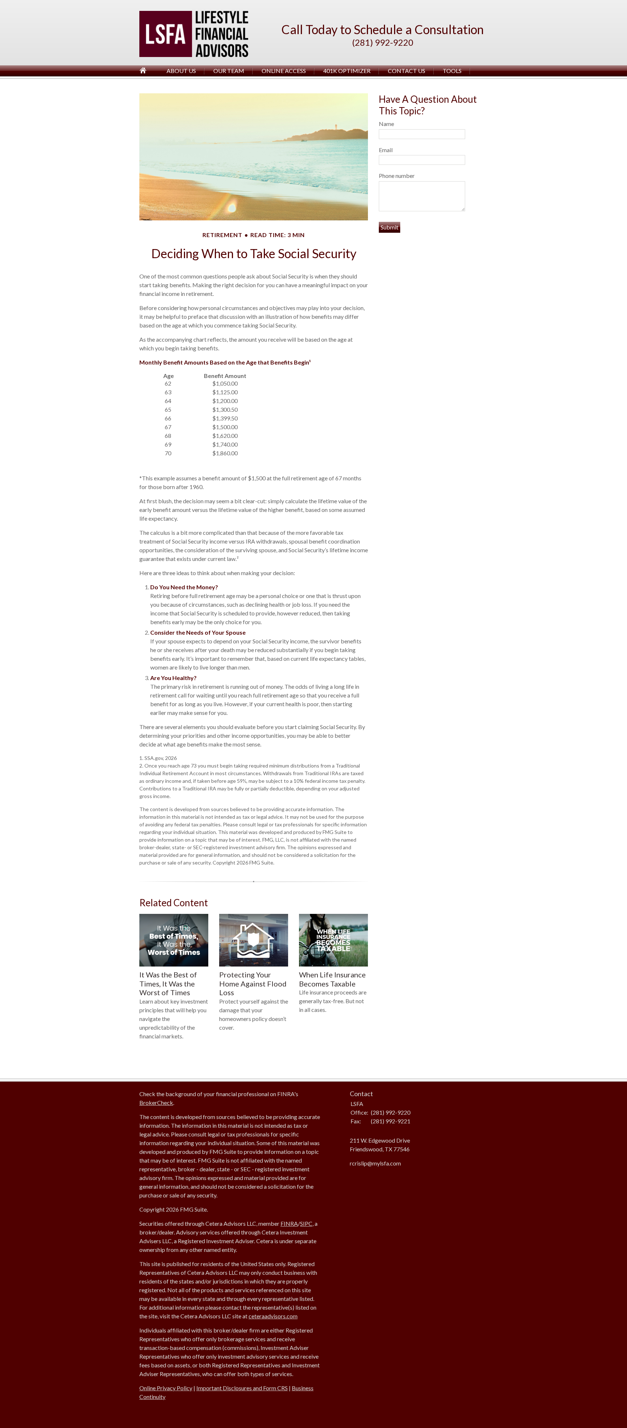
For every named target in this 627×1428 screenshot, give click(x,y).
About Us (181, 70)
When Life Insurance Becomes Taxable (332, 979)
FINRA (289, 1223)
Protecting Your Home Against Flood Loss (253, 983)
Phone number (397, 175)
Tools (452, 70)
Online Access (284, 70)
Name (386, 123)
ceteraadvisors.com (273, 1316)
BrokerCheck (156, 1102)
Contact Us (406, 70)
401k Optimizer (346, 70)
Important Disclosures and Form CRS (242, 1387)
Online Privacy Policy (165, 1387)
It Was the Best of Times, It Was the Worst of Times (168, 983)
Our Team (228, 70)
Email (386, 149)
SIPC (306, 1223)
